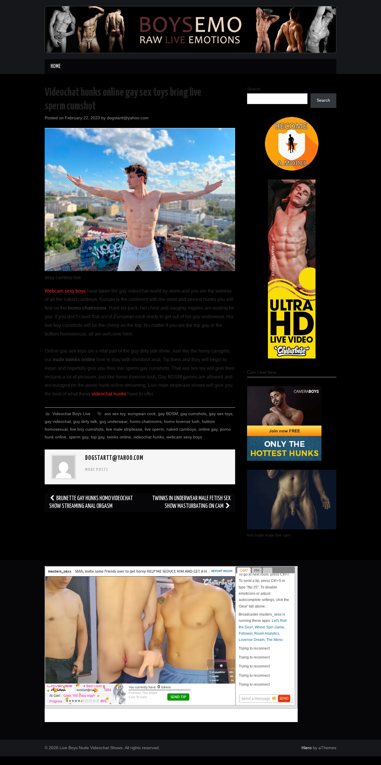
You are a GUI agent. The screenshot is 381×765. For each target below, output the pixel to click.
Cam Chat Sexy (262, 372)
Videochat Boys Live (71, 413)
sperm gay (78, 437)
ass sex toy (114, 413)
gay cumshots (193, 413)
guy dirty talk (85, 421)
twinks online (119, 437)
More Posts (96, 470)
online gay (208, 429)
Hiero (307, 747)
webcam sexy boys (184, 437)
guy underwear (113, 421)
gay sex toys (220, 413)
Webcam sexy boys (65, 290)
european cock (142, 413)
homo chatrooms (146, 421)
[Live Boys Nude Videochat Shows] (190, 29)
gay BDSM (168, 413)
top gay (97, 437)
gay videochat (58, 421)
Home (55, 66)
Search (253, 88)
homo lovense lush (181, 421)
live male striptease (124, 429)
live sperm (154, 429)
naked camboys (181, 429)
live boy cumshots (87, 429)
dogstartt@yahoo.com (128, 117)
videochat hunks (109, 393)
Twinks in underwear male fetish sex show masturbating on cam (191, 502)
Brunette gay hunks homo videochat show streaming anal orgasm (91, 502)
